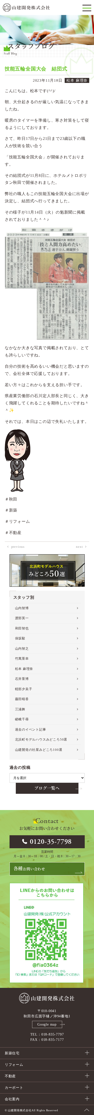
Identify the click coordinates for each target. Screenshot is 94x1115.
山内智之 (22, 648)
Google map (47, 1024)
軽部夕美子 (23, 689)
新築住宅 (12, 1053)
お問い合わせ (29, 868)
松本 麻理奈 (24, 669)
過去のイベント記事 (30, 729)
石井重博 (22, 679)
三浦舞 (20, 709)
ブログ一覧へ (47, 788)
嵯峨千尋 (22, 719)
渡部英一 (22, 618)
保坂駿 (20, 638)
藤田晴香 (22, 699)
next (79, 547)
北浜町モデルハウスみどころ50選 (41, 739)
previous (18, 547)
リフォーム (14, 1065)
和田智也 (22, 628)
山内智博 (22, 608)
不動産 (10, 1076)
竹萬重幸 (22, 658)
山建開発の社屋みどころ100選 (38, 750)
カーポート (14, 1088)
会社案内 (12, 1099)
